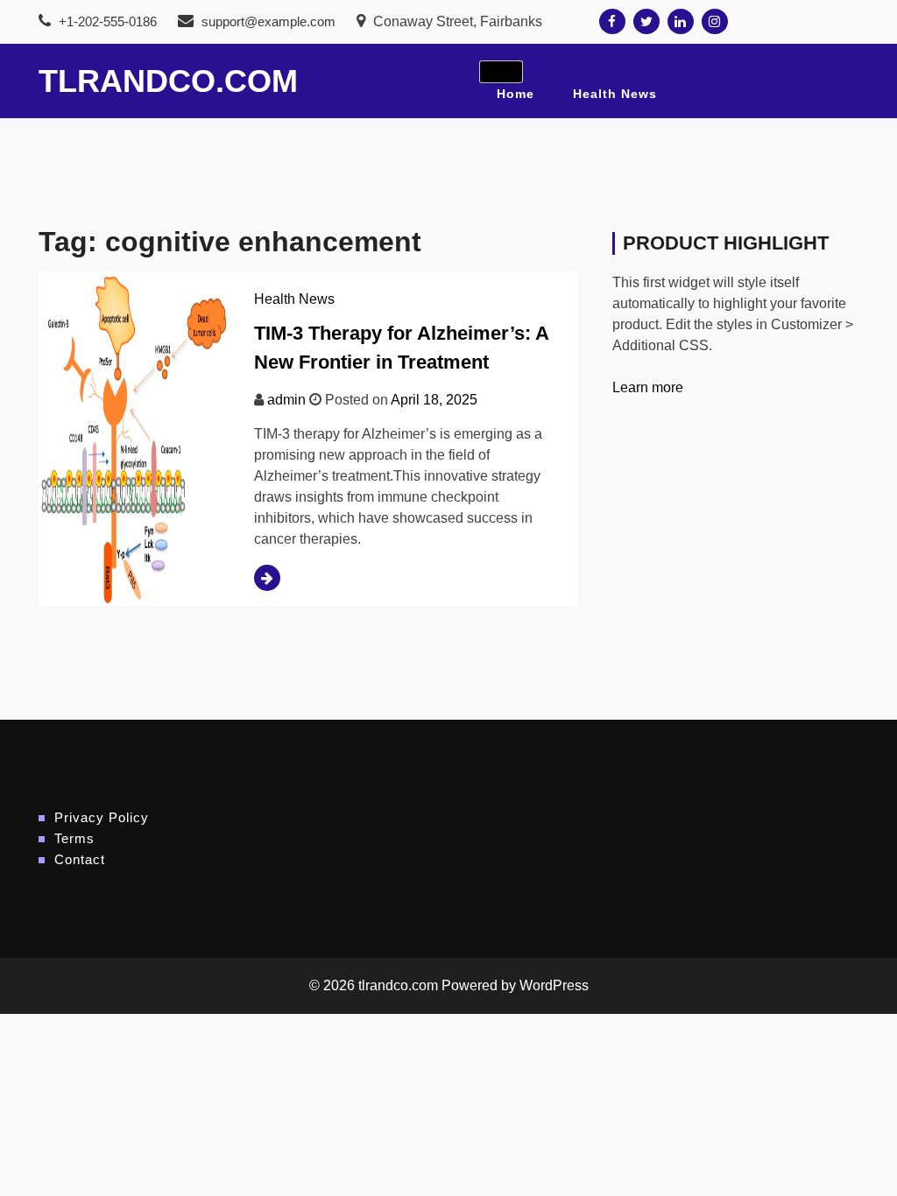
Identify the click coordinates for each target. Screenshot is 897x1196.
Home (515, 94)
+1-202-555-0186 (106, 21)
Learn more (647, 387)
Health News (615, 94)
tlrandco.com (168, 81)
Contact (79, 859)
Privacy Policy (101, 817)
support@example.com (268, 21)
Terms (74, 838)
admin (286, 399)
